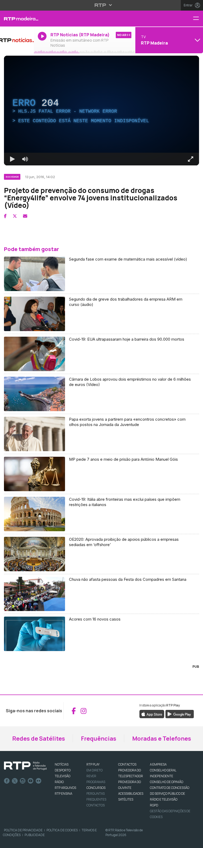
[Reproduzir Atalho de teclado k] (8, 841)
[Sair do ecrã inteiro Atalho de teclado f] (194, 841)
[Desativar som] (21, 841)
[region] (101, 424)
